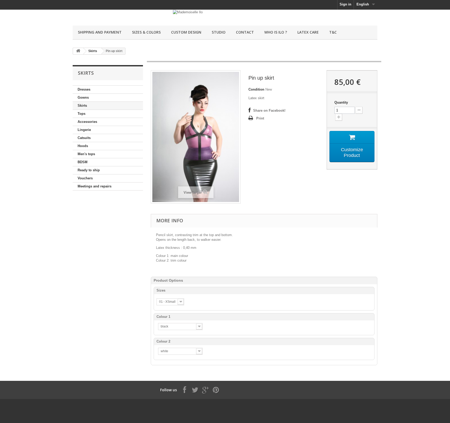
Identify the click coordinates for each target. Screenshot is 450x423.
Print (260, 118)
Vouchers (85, 178)
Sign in (345, 4)
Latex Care (308, 32)
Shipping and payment (100, 32)
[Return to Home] (78, 51)
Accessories (87, 122)
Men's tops (86, 154)
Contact (245, 32)
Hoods (83, 146)
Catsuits (84, 138)
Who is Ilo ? (275, 32)
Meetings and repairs (94, 186)
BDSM (83, 162)
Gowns (83, 97)
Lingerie (84, 130)
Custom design (186, 32)
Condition (256, 89)
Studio (219, 32)
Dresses (84, 89)
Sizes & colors (146, 32)
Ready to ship (89, 170)
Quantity (341, 102)
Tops (81, 114)
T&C (333, 32)
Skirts (92, 51)
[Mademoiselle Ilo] (121, 15)
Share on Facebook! (269, 110)
